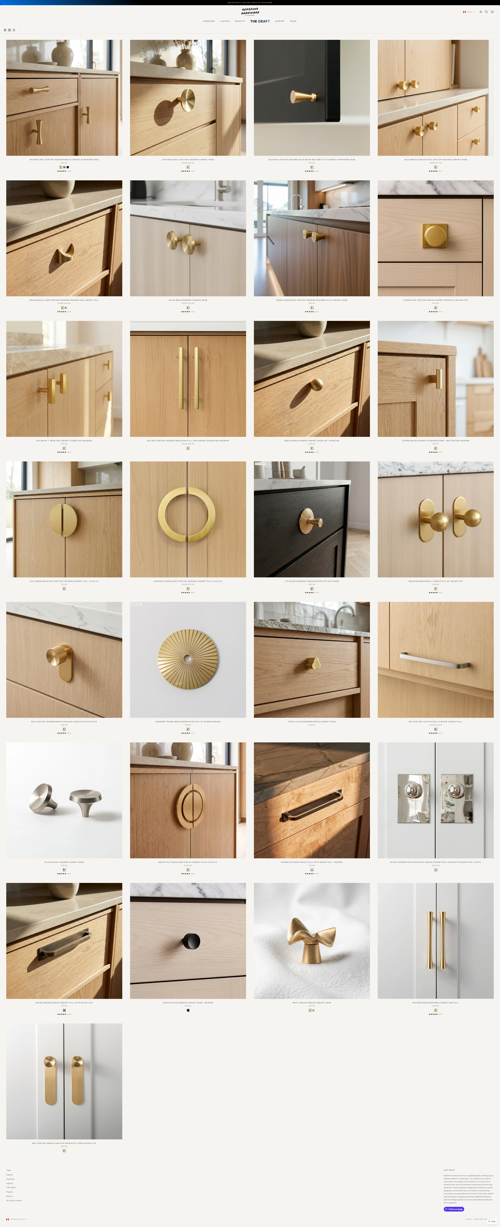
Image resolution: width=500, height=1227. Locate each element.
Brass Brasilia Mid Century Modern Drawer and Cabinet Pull (64, 300)
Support (280, 21)
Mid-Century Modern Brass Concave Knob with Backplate (64, 722)
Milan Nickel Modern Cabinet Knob (64, 862)
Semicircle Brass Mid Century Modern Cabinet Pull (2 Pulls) (188, 581)
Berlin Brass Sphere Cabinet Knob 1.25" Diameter (312, 441)
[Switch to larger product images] (5, 30)
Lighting (225, 21)
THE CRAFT (260, 21)
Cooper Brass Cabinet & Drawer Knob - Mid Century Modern (436, 441)
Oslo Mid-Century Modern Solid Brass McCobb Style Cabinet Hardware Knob (311, 160)
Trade (293, 21)
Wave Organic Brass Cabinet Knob (312, 1003)
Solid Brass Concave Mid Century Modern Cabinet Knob (435, 160)
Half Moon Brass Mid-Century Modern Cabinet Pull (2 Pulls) (64, 581)
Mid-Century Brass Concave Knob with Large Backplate (64, 1143)
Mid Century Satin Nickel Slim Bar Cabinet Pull (436, 722)
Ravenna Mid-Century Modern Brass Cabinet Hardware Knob (64, 160)
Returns (9, 1196)
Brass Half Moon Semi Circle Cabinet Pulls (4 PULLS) (188, 862)
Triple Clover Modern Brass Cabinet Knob (312, 722)
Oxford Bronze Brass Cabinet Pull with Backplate (64, 1003)
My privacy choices (14, 1200)
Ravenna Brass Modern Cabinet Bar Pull (436, 1003)
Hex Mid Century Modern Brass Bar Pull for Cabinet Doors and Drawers (188, 441)
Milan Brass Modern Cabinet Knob (188, 300)
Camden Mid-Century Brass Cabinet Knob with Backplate (435, 300)
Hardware (209, 21)
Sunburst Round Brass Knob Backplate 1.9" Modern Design (188, 722)
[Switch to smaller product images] (9, 30)
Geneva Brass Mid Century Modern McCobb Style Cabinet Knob (311, 300)
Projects (240, 21)
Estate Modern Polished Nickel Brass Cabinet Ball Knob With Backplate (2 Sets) (435, 862)
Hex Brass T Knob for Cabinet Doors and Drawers (64, 441)
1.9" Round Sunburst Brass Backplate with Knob (312, 581)
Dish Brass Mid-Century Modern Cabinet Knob (188, 160)
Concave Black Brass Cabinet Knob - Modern (188, 1003)
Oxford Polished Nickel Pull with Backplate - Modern (312, 862)
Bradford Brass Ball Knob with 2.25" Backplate (436, 581)
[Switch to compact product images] (14, 30)
